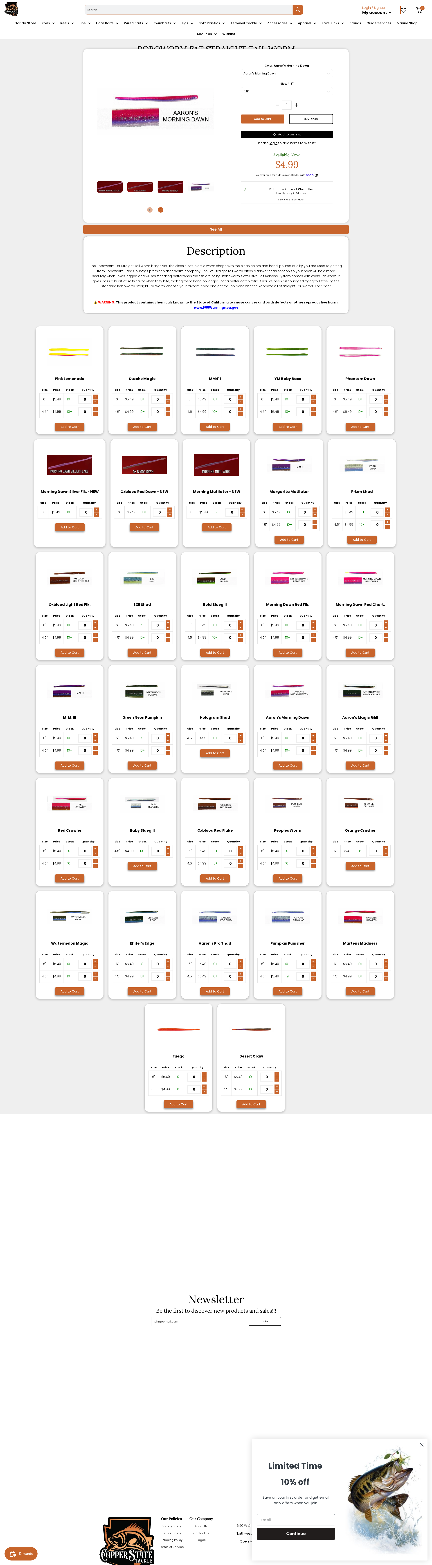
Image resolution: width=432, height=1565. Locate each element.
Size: (287, 83)
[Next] (161, 210)
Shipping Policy (171, 1540)
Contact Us (201, 1533)
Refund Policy (171, 1533)
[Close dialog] (422, 1445)
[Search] (298, 10)
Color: (287, 65)
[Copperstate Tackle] (11, 9)
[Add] (296, 105)
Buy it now (311, 119)
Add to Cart (262, 119)
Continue (296, 1533)
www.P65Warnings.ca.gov (216, 307)
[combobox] (189, 10)
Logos (201, 1540)
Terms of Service (171, 1547)
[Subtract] (277, 105)
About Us (201, 1526)
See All (216, 229)
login (273, 143)
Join (265, 1321)
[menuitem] (381, 18)
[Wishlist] (403, 9)
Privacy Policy (171, 1526)
